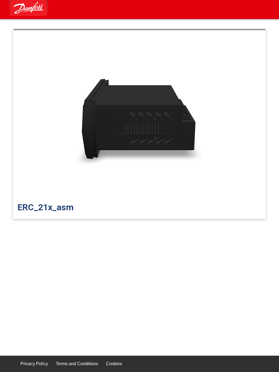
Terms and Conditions (77, 363)
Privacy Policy (34, 363)
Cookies (114, 363)
